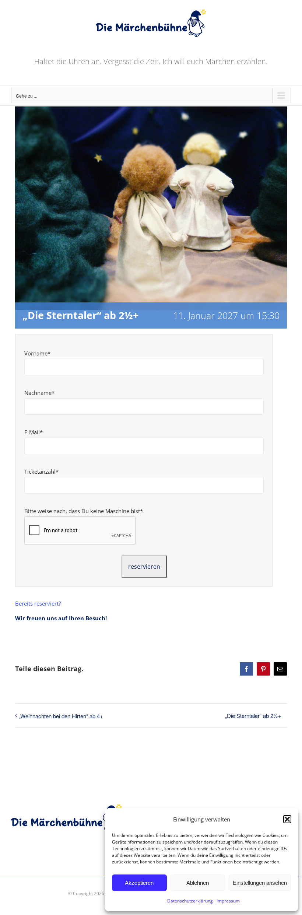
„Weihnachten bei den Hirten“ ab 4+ (61, 716)
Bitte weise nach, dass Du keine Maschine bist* (83, 511)
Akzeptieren (139, 883)
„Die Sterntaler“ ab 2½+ (253, 715)
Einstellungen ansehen (260, 883)
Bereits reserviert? (38, 603)
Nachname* (39, 392)
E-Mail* (33, 432)
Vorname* (37, 353)
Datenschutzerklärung (190, 901)
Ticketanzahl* (41, 471)
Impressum (228, 901)
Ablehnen (197, 883)
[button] (287, 819)
